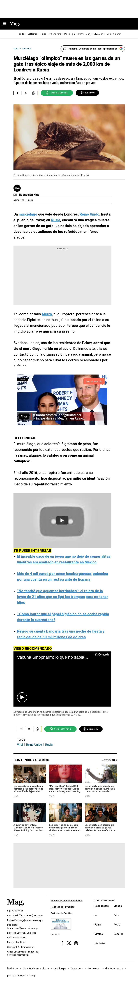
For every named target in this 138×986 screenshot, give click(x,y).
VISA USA (98, 34)
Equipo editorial (15, 910)
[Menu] (6, 24)
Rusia (49, 744)
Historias (100, 943)
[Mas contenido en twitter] (69, 943)
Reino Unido (34, 744)
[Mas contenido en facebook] (62, 943)
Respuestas (102, 905)
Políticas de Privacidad (62, 907)
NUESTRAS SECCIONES (104, 901)
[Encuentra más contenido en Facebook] (17, 93)
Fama (98, 924)
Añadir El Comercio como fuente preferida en (93, 48)
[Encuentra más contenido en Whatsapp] (34, 93)
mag (32, 975)
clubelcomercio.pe (38, 968)
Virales (99, 933)
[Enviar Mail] (15, 195)
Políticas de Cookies (61, 913)
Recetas (118, 933)
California (32, 34)
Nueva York (55, 34)
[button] (22, 697)
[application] (62, 678)
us (96, 915)
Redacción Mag (29, 194)
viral (20, 744)
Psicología (69, 34)
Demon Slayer (114, 34)
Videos (118, 905)
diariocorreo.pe (114, 968)
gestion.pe (60, 968)
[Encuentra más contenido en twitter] (26, 93)
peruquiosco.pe (16, 975)
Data (116, 915)
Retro (117, 924)
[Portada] (15, 908)
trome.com (94, 968)
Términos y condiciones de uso (67, 900)
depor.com (77, 968)
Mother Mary (84, 34)
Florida (20, 34)
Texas (43, 34)
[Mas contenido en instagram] (75, 943)
